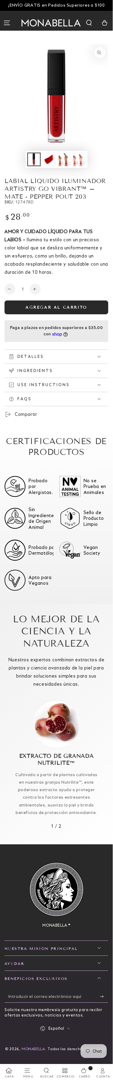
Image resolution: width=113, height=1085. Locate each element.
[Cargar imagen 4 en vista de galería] (79, 159)
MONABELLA (33, 1049)
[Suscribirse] (104, 996)
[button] (89, 23)
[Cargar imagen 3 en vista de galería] (64, 159)
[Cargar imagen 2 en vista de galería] (49, 159)
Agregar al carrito (56, 307)
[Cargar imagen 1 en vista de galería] (34, 159)
